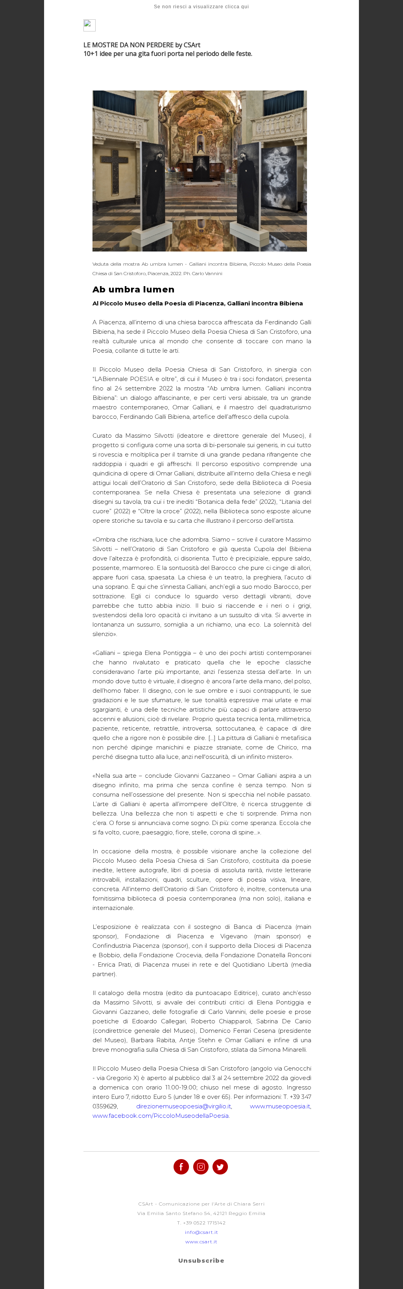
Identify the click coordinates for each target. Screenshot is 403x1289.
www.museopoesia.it (280, 1106)
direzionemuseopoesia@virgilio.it (183, 1106)
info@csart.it (201, 1232)
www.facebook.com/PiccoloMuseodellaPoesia (160, 1115)
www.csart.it (201, 1242)
